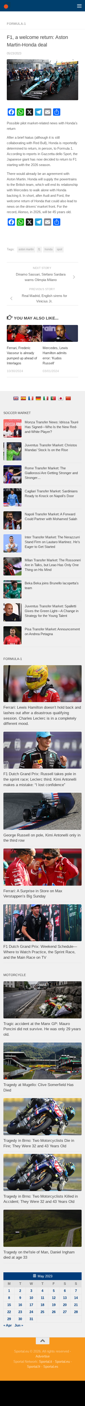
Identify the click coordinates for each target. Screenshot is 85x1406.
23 (20, 1312)
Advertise (43, 1356)
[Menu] (79, 5)
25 (42, 1312)
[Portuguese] (54, 398)
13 (65, 1298)
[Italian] (46, 398)
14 (76, 1298)
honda (49, 249)
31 (31, 1319)
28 (76, 1312)
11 (42, 1298)
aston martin (26, 249)
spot (59, 249)
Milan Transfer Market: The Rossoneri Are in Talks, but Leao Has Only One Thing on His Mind (53, 565)
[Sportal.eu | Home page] (8, 6)
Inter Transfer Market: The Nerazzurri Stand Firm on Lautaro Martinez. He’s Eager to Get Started (52, 542)
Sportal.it (45, 1361)
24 (31, 1312)
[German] (39, 398)
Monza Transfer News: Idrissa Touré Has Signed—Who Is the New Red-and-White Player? (51, 427)
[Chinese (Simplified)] (69, 398)
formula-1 (16, 24)
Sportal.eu (62, 1361)
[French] (31, 398)
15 (9, 1305)
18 (42, 1305)
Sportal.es (50, 1366)
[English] (16, 398)
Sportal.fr (33, 1366)
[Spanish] (24, 398)
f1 (39, 249)
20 (65, 1305)
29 (9, 1319)
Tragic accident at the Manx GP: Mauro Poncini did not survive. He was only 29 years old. (42, 1029)
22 (9, 1312)
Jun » (19, 1325)
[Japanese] (61, 398)
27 (65, 1312)
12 (54, 1298)
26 (54, 1312)
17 (31, 1305)
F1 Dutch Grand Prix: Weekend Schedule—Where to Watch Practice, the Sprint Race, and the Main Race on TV (40, 951)
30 (20, 1319)
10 (31, 1298)
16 (20, 1305)
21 (76, 1305)
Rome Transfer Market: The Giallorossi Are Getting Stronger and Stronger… (51, 473)
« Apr (7, 1325)
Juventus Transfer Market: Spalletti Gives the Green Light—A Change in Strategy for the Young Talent (51, 611)
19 (54, 1305)
